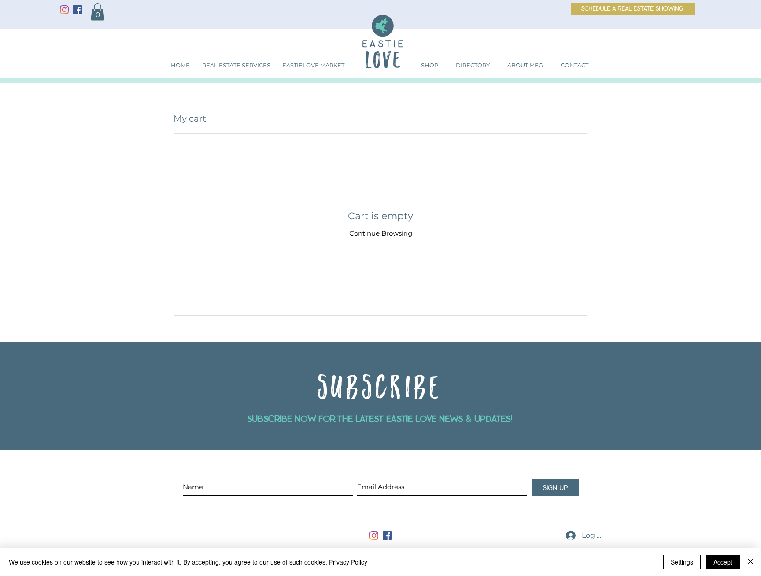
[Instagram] (64, 9)
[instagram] (373, 535)
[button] (97, 11)
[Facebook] (77, 9)
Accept (722, 562)
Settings (682, 562)
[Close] (750, 562)
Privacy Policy (348, 562)
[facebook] (387, 535)
